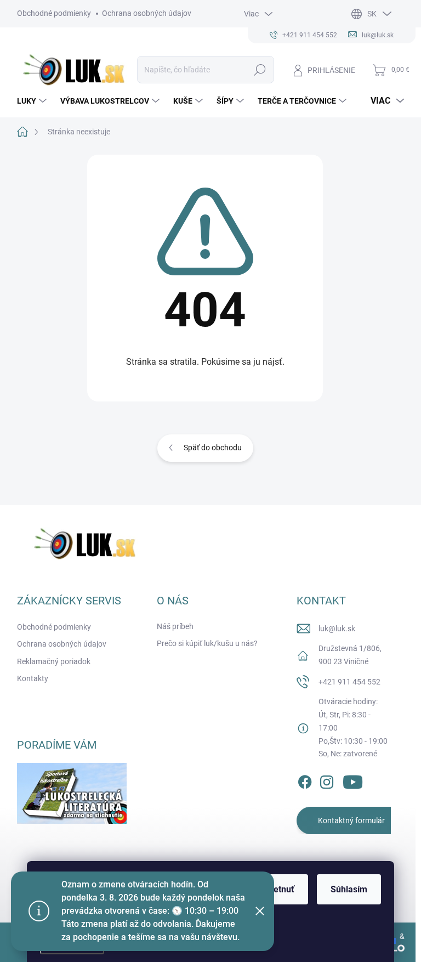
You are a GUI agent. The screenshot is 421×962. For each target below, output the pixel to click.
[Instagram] (326, 780)
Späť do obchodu (213, 447)
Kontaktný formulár (351, 820)
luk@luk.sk (336, 628)
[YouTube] (352, 780)
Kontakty (32, 678)
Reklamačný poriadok (53, 661)
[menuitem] (33, 100)
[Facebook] (305, 780)
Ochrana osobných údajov (146, 13)
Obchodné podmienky (54, 13)
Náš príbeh (175, 626)
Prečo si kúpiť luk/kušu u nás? (207, 643)
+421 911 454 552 (349, 681)
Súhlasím (349, 889)
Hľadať (259, 69)
